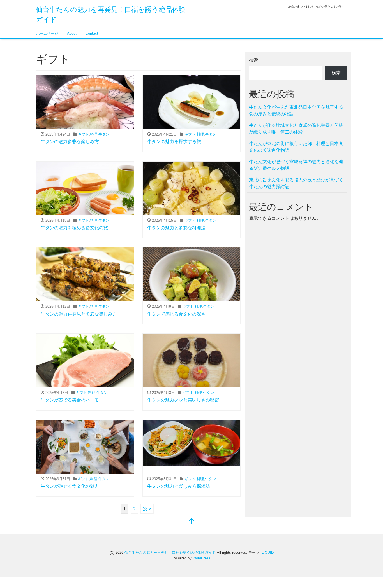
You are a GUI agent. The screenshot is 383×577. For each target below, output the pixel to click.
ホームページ (47, 33)
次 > (147, 508)
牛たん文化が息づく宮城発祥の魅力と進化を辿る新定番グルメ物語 (296, 165)
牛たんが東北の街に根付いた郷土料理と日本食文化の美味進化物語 (296, 147)
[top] (191, 521)
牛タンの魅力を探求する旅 (174, 141)
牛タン (103, 134)
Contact (92, 33)
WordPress (202, 558)
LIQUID (268, 552)
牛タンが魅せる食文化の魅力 (70, 486)
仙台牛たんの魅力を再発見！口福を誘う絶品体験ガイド (170, 552)
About (72, 33)
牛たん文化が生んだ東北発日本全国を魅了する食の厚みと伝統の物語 (296, 110)
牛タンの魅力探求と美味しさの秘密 (183, 400)
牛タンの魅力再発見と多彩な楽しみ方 (79, 314)
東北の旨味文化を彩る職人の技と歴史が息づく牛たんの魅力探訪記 (296, 183)
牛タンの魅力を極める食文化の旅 (74, 227)
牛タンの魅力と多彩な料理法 (176, 227)
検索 (253, 60)
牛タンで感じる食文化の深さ (176, 314)
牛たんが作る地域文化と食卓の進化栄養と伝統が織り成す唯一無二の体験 (296, 128)
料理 (93, 134)
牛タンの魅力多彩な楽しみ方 (70, 141)
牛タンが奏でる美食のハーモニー (74, 400)
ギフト (83, 134)
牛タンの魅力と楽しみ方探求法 (178, 486)
